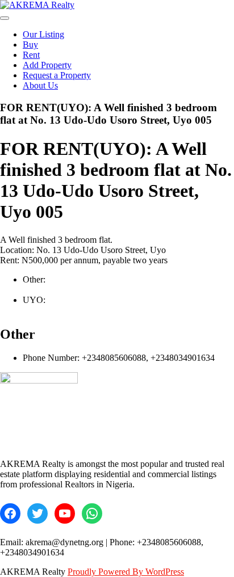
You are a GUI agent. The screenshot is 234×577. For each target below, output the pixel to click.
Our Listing (43, 34)
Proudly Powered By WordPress (126, 571)
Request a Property (57, 75)
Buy (30, 44)
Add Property (47, 65)
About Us (40, 85)
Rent (31, 55)
